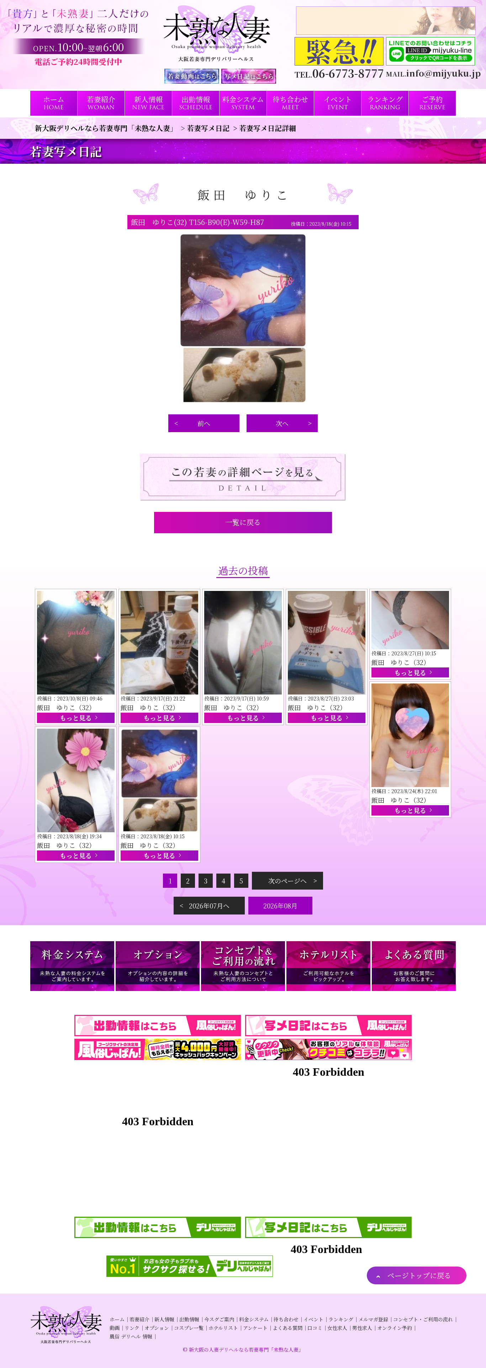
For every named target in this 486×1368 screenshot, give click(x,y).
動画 (115, 1327)
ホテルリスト (223, 1327)
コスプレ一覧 (189, 1327)
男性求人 (362, 1327)
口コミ (314, 1327)
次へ (282, 423)
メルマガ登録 (373, 1319)
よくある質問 (287, 1327)
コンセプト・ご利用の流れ (423, 1319)
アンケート (255, 1327)
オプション (156, 1327)
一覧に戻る (243, 522)
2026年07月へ (209, 905)
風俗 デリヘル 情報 (131, 1336)
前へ (203, 423)
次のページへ (287, 880)
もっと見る (76, 717)
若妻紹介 (139, 1319)
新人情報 (164, 1319)
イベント (313, 1319)
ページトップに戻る (419, 1275)
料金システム (254, 1319)
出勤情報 (189, 1319)
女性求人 (337, 1327)
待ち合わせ (286, 1319)
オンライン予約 (394, 1327)
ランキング (340, 1319)
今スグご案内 (219, 1319)
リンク (132, 1327)
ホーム (117, 1319)
